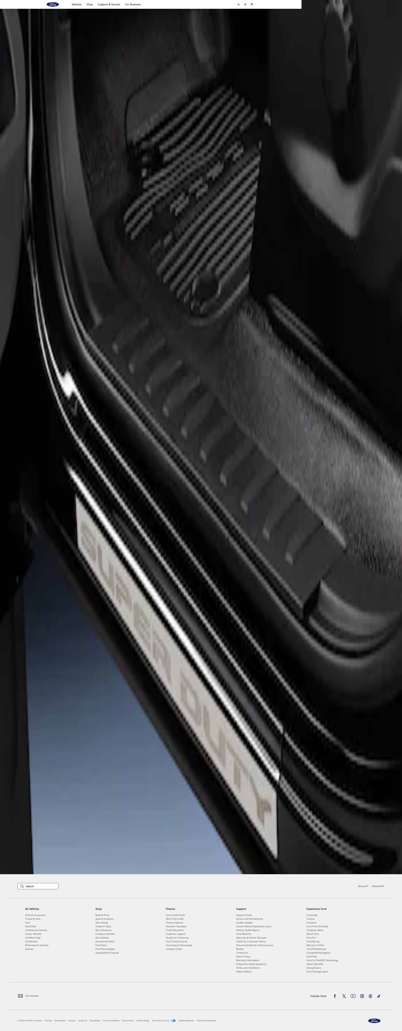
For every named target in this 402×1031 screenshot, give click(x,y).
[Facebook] (336, 996)
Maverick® (378, 886)
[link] (48, 1021)
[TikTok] (379, 996)
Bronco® (363, 886)
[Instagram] (362, 996)
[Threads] (370, 996)
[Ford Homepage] (374, 1021)
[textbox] (38, 886)
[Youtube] (353, 996)
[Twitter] (344, 996)
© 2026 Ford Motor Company (30, 1021)
